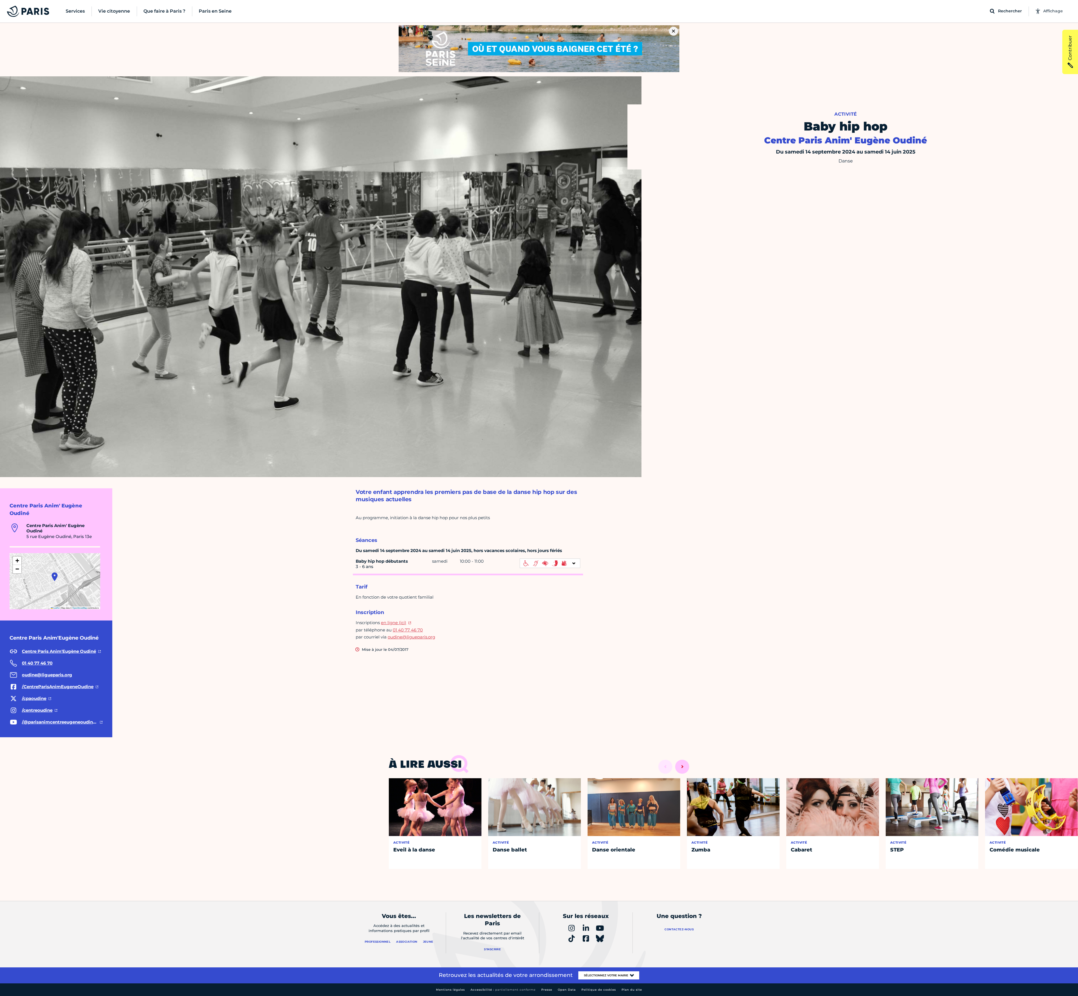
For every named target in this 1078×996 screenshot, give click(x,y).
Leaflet (56, 607)
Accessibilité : (503, 990)
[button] (55, 576)
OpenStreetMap (79, 607)
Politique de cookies (598, 990)
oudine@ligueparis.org (411, 637)
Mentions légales (450, 990)
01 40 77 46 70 (408, 630)
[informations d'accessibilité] (550, 563)
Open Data (567, 990)
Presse (546, 990)
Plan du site (632, 990)
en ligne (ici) (393, 622)
